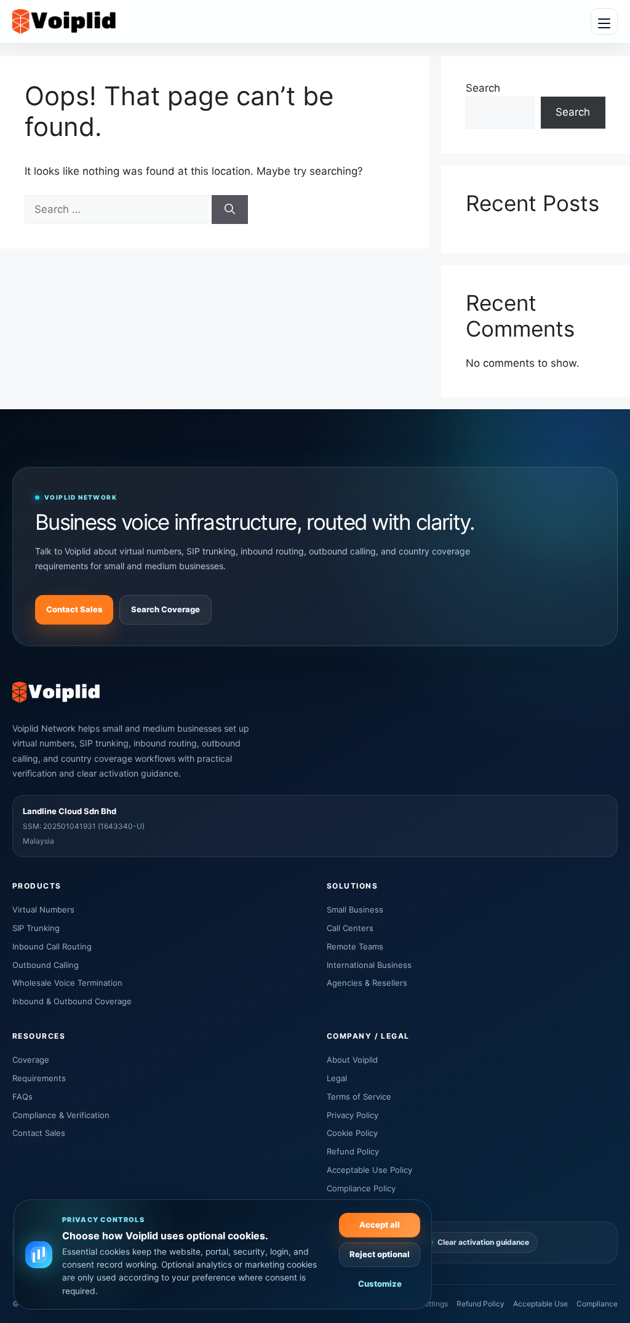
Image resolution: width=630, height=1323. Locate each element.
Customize (380, 1284)
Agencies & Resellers (367, 983)
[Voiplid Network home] (64, 21)
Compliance (597, 1303)
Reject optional (379, 1254)
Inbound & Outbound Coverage (72, 1001)
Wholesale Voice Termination (67, 983)
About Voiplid (352, 1060)
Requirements (39, 1078)
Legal (337, 1078)
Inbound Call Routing (52, 946)
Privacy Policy (352, 1115)
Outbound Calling (45, 965)
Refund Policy (353, 1151)
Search (483, 88)
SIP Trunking (36, 928)
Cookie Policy (352, 1133)
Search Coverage (165, 609)
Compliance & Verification (61, 1115)
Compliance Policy (361, 1188)
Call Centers (350, 928)
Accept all (379, 1224)
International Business (369, 965)
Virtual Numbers (43, 909)
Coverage (30, 1060)
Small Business (355, 909)
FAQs (22, 1096)
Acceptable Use (540, 1303)
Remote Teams (355, 946)
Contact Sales (74, 609)
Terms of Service (359, 1096)
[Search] (230, 210)
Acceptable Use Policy (369, 1170)
